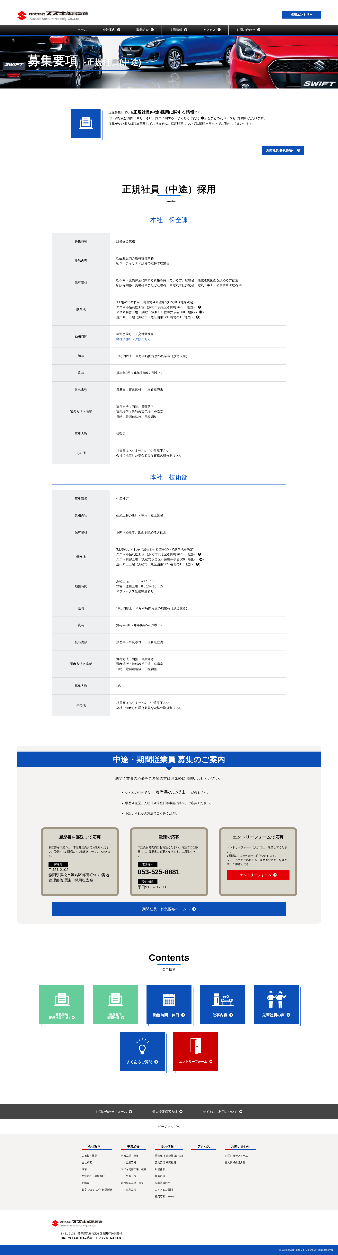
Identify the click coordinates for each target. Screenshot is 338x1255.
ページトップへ (170, 1126)
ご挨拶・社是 (89, 1155)
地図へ (191, 307)
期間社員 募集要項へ (280, 150)
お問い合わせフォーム (111, 1111)
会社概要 (87, 1162)
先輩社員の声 (162, 1182)
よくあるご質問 (188, 118)
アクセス (209, 29)
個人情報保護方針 (164, 1111)
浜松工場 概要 (130, 1155)
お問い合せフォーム (236, 1155)
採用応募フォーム (165, 1196)
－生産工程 (129, 1162)
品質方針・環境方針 (93, 1176)
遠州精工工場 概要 (132, 1182)
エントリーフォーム (255, 875)
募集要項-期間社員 (165, 1162)
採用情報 (176, 29)
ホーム (82, 29)
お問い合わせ (245, 29)
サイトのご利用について (220, 1111)
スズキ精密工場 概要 (133, 1169)
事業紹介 (142, 29)
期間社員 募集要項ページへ (166, 909)
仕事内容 (160, 1176)
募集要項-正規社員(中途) (169, 1155)
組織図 (85, 1182)
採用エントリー (302, 14)
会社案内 (109, 29)
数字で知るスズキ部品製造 (97, 1189)
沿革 (84, 1169)
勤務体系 (160, 1169)
